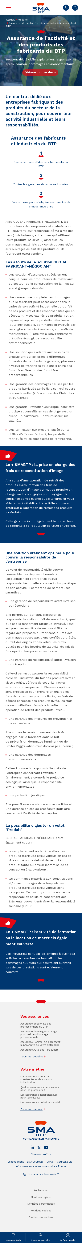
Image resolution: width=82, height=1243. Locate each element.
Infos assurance (25, 1166)
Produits (23, 19)
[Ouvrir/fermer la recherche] (75, 8)
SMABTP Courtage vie (59, 1161)
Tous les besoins (31, 1056)
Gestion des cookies (41, 1217)
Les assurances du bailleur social (40, 1102)
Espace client (16, 1161)
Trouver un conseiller (40, 1240)
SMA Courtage (35, 1161)
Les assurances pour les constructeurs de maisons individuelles (36, 1079)
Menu (8, 7)
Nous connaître (41, 1154)
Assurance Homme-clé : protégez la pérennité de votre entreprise (40, 1043)
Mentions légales (41, 1197)
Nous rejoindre (46, 1166)
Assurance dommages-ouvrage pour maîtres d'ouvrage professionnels (38, 1034)
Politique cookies (41, 1210)
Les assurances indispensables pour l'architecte (39, 1096)
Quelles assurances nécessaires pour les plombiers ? (39, 1088)
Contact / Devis (13, 1240)
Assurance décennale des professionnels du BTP (35, 1025)
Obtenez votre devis (40, 72)
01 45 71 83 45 (66, 8)
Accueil (10, 19)
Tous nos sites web (42, 1174)
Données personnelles (41, 1203)
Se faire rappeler (68, 1240)
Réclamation (41, 1190)
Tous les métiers (31, 1109)
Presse (62, 1166)
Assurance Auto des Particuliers (39, 1049)
